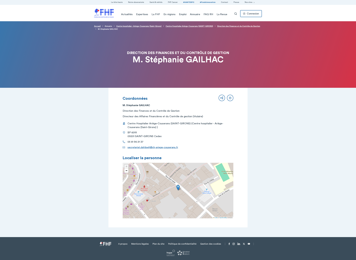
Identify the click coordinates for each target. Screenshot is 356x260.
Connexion (253, 13)
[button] (222, 98)
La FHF (156, 14)
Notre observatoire (136, 2)
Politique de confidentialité (182, 244)
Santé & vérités (156, 2)
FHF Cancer (173, 2)
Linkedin (239, 244)
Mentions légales (140, 244)
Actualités (127, 14)
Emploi (182, 14)
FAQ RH (208, 14)
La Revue (222, 14)
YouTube (249, 244)
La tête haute (117, 2)
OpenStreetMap (223, 217)
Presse (236, 2)
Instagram (233, 244)
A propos (122, 244)
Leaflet (216, 217)
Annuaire (195, 14)
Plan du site (158, 244)
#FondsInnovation (207, 2)
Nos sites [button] (248, 2)
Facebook (229, 244)
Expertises (142, 14)
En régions (169, 14)
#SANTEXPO (188, 2)
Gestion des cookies (210, 244)
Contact (224, 2)
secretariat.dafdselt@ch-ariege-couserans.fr (153, 147)
